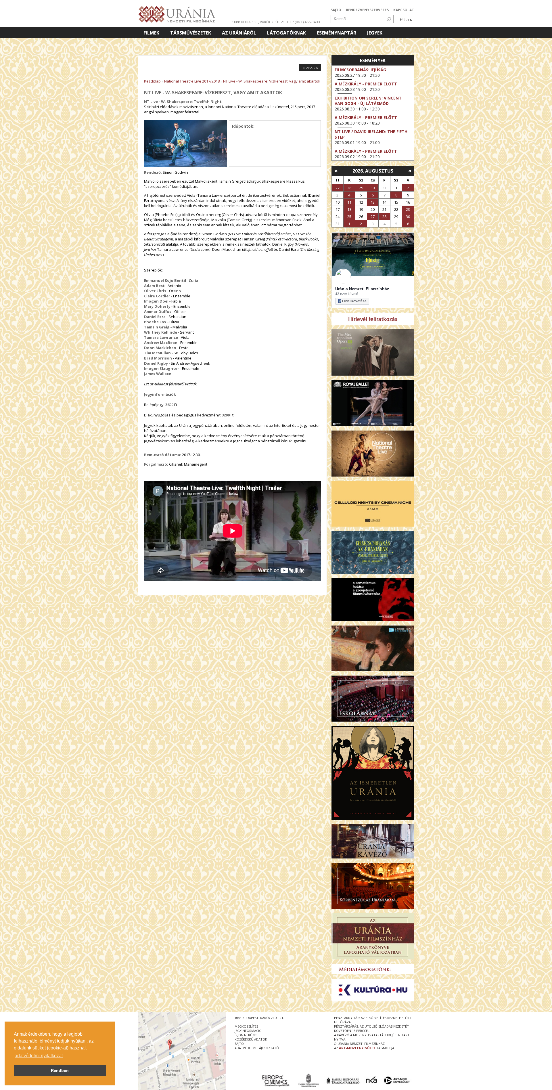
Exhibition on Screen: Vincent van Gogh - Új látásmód (368, 100)
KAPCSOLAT (403, 9)
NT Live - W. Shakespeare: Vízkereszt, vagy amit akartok (271, 81)
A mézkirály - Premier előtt (366, 84)
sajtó (239, 1043)
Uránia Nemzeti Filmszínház (362, 288)
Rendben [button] (60, 1070)
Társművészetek (190, 33)
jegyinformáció (248, 1030)
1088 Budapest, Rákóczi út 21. (259, 22)
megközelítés (246, 1026)
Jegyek (374, 33)
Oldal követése (354, 301)
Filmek (151, 33)
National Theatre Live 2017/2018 (192, 81)
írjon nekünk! (246, 1035)
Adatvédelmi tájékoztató (257, 1048)
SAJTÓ (336, 9)
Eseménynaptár (336, 33)
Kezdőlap (152, 81)
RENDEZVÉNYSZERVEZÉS (367, 9)
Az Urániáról (239, 33)
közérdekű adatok (251, 1039)
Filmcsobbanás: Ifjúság (360, 69)
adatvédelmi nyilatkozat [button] (39, 1055)
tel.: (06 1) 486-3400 (303, 22)
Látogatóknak (286, 33)
